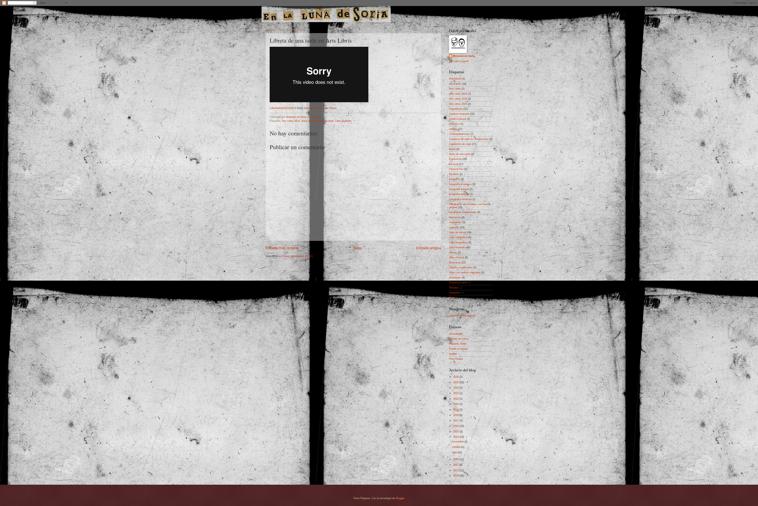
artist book (455, 83)
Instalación (455, 222)
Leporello (454, 227)
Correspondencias (459, 133)
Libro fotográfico (458, 242)
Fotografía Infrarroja (460, 199)
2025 (456, 382)
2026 (456, 376)
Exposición (455, 158)
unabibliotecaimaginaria (462, 315)
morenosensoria (314, 108)
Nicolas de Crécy (459, 338)
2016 (456, 425)
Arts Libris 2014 (291, 120)
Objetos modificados (461, 267)
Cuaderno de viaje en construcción (469, 139)
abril (455, 452)
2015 (456, 431)
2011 (456, 470)
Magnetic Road (457, 343)
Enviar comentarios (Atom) (297, 256)
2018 (456, 415)
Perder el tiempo (458, 348)
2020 (456, 404)
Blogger (400, 498)
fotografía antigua (459, 194)
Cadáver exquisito (459, 113)
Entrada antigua (428, 248)
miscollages (456, 333)
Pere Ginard (456, 358)
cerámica (454, 123)
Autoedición (455, 108)
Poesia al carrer (458, 282)
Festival (453, 164)
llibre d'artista (456, 257)
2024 (456, 387)
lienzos (453, 252)
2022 (456, 398)
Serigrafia (454, 292)
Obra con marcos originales (464, 272)
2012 (456, 464)
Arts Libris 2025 (458, 103)
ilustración (455, 217)
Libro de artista (457, 232)
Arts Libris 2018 (458, 98)
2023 (456, 393)
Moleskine (455, 262)
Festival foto (456, 169)
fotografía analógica (460, 184)
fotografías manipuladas (463, 212)
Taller (452, 297)
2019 (456, 409)
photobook (455, 277)
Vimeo (333, 108)
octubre (456, 446)
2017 (456, 420)
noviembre (458, 441)
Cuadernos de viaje (460, 143)
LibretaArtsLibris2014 (283, 108)
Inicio (358, 248)
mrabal (453, 353)
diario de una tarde (312, 120)
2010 (456, 475)
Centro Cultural (457, 118)
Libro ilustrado (343, 120)
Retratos (454, 287)
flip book (329, 120)
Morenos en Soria (464, 55)
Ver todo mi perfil (458, 61)
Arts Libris (455, 88)
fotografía (454, 179)
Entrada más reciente (282, 248)
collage (453, 128)
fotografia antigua (459, 189)
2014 (456, 436)
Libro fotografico (458, 237)
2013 (456, 459)
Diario (452, 149)
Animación (455, 78)
